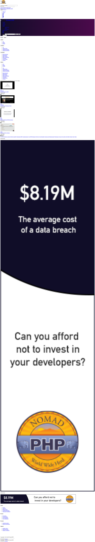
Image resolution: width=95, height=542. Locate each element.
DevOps (37, 136)
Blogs (6, 28)
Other (76, 136)
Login (2, 9)
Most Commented (6, 57)
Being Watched (5, 54)
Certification (7, 27)
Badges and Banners (6, 524)
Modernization (51, 136)
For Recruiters (5, 516)
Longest (4, 60)
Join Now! (4, 35)
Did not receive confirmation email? (6, 8)
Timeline (2, 45)
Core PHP (30, 136)
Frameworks (47, 136)
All (3, 41)
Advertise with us (6, 523)
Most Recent (5, 55)
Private (4, 43)
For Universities (5, 517)
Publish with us (5, 528)
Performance (56, 136)
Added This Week (6, 49)
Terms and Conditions (6, 511)
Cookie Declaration (6, 510)
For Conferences (5, 518)
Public (2, 39)
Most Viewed (5, 56)
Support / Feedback (6, 530)
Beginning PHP (19, 136)
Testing (71, 136)
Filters (2, 62)
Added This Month (6, 50)
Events (4, 22)
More (4, 26)
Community (7, 29)
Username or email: (3, 5)
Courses (4, 24)
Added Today (5, 48)
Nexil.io (6, 539)
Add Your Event (5, 529)
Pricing (4, 507)
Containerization (25, 136)
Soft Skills (67, 136)
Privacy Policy (5, 509)
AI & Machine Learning (6, 136)
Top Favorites (5, 59)
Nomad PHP (10, 20)
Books (4, 25)
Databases (34, 136)
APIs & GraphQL (13, 136)
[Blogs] (3, 31)
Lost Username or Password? (5, 7)
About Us (4, 508)
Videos (4, 23)
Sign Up (4, 9)
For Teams (4, 515)
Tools (73, 136)
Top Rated (2, 52)
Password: (2, 6)
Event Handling (41, 136)
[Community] (3, 32)
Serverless (64, 136)
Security (60, 136)
